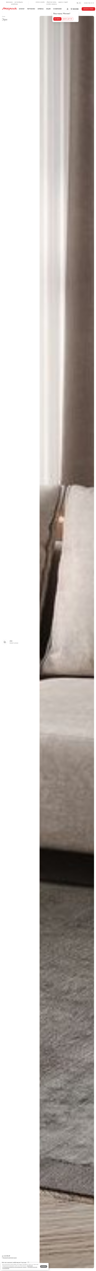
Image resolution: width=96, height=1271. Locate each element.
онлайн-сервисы (51, 4)
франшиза (9, 2)
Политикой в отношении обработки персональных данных (17, 1266)
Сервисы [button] (41, 9)
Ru (77, 3)
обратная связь (51, 2)
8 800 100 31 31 (89, 3)
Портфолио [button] (31, 9)
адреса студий (63, 2)
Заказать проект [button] (88, 9)
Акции (48, 9)
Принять (43, 1266)
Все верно (57, 19)
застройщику (18, 2)
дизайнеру (14, 4)
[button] (74, 9)
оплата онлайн (40, 2)
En (80, 3)
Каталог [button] (22, 9)
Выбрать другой (67, 19)
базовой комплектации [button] (10, 1257)
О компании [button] (57, 9)
